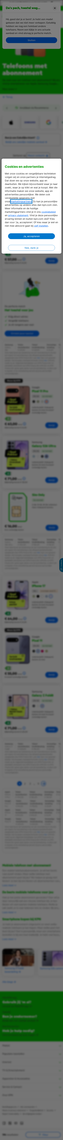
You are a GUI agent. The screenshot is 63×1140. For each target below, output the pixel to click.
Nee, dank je (31, 247)
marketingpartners (21, 201)
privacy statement (18, 215)
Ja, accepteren (31, 236)
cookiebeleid (48, 211)
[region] (32, 206)
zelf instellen (41, 225)
